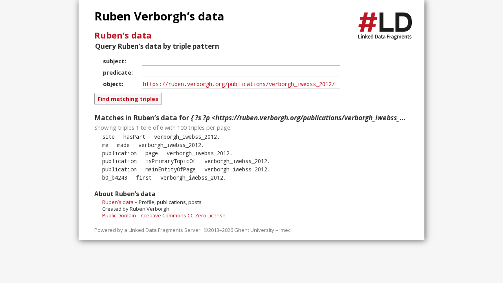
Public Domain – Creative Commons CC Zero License (164, 215)
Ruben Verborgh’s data (159, 16)
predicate (117, 72)
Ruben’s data (123, 35)
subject (114, 61)
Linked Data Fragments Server (164, 229)
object (112, 84)
